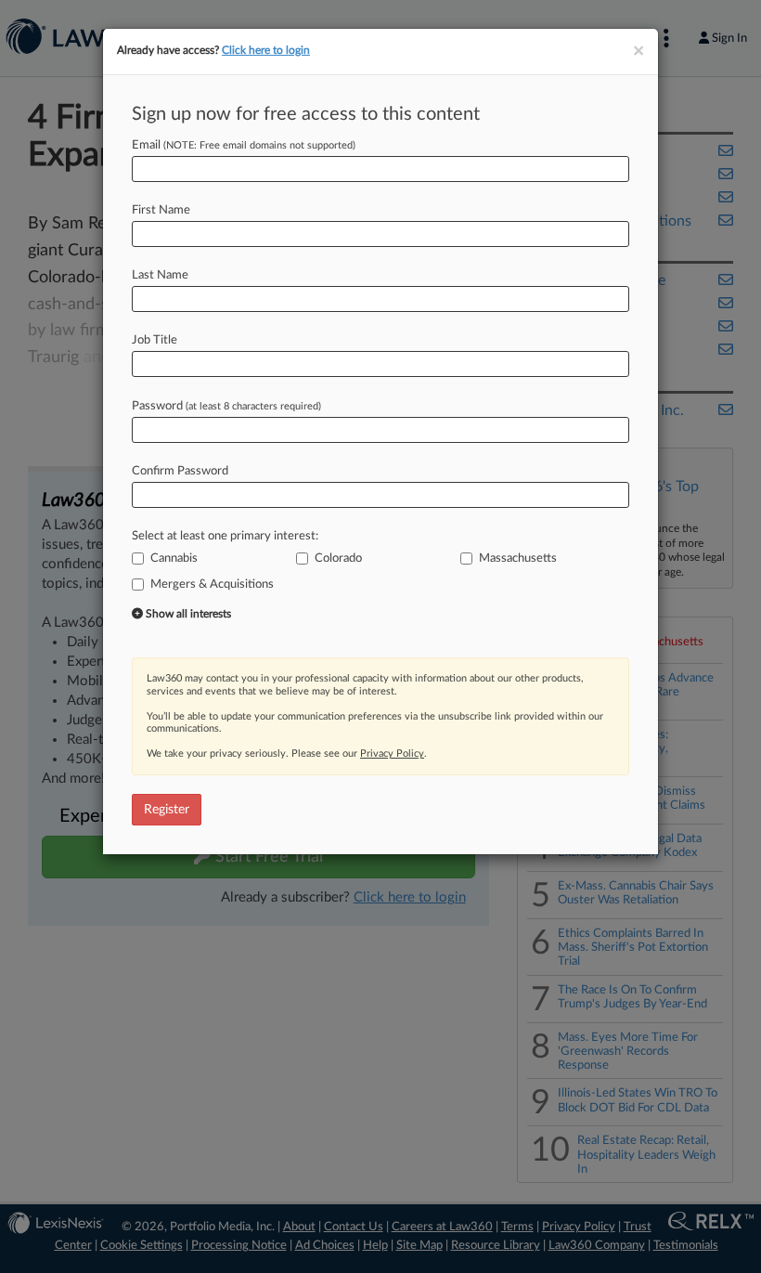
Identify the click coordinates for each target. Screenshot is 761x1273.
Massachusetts (518, 558)
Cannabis (174, 558)
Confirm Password (180, 471)
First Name (161, 210)
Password (226, 406)
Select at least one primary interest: (225, 536)
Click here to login (266, 50)
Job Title (154, 340)
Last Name (160, 275)
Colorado (338, 558)
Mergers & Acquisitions (212, 584)
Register (166, 809)
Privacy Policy (392, 753)
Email (243, 145)
